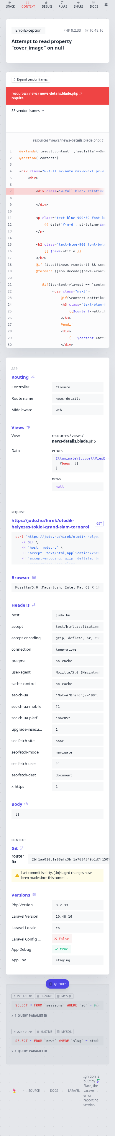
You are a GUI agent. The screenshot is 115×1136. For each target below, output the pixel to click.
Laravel (74, 1091)
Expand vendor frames (32, 79)
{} (78, 463)
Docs (54, 1091)
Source (34, 1091)
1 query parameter (31, 1016)
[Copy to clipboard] (98, 387)
